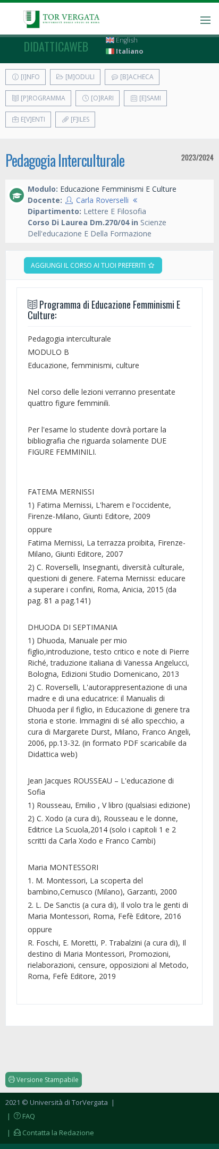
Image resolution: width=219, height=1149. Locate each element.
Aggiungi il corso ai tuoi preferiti (89, 265)
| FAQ (20, 1116)
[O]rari (101, 98)
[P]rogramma (42, 98)
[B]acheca (136, 76)
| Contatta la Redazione (49, 1132)
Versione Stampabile (47, 1079)
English (126, 40)
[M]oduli (79, 76)
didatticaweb (56, 46)
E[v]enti (32, 119)
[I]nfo (29, 76)
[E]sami (149, 98)
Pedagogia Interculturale (64, 160)
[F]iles (79, 119)
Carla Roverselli (102, 200)
